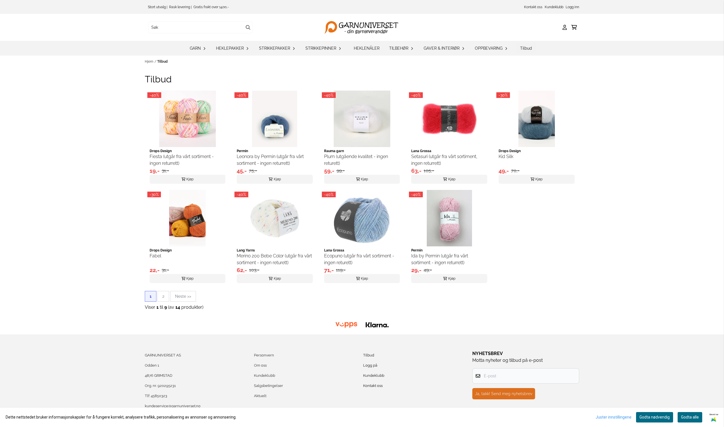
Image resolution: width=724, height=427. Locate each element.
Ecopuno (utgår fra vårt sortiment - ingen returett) (359, 259)
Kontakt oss (533, 7)
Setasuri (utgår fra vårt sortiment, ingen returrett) (444, 160)
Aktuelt (260, 396)
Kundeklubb (554, 7)
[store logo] (363, 27)
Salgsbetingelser (268, 386)
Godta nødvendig (654, 417)
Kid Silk (506, 156)
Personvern (264, 355)
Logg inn (572, 7)
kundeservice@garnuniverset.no (173, 406)
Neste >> (183, 296)
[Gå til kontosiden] (564, 27)
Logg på (370, 365)
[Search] (248, 27)
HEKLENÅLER (367, 48)
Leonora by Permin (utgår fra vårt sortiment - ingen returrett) (270, 160)
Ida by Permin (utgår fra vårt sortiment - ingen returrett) (439, 259)
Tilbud (526, 48)
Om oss (260, 365)
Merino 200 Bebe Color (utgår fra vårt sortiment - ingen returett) (274, 259)
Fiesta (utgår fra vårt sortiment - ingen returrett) (182, 160)
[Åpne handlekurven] (574, 27)
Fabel (155, 256)
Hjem (149, 61)
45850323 (159, 396)
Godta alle (690, 417)
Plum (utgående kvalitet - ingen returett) (356, 160)
